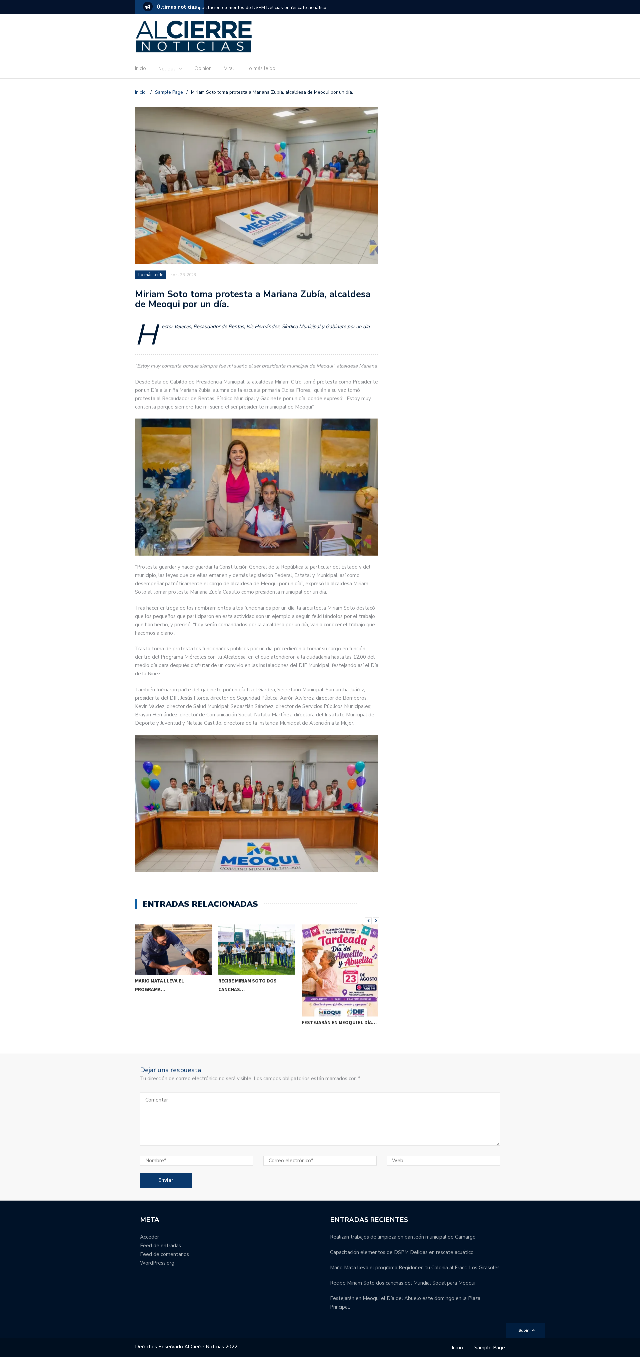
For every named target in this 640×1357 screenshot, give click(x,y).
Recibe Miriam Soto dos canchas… (247, 984)
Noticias (167, 68)
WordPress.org (157, 1263)
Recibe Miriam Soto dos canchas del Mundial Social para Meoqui (402, 1283)
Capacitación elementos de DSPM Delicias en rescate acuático (259, 7)
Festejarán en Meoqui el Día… (339, 1022)
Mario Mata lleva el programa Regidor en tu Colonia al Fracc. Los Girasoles (415, 1267)
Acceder (149, 1237)
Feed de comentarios (164, 1254)
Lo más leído (260, 68)
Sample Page (489, 1347)
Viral (229, 68)
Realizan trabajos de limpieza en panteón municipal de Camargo (403, 1237)
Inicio (140, 68)
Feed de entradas (160, 1245)
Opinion (203, 68)
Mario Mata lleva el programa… (159, 984)
